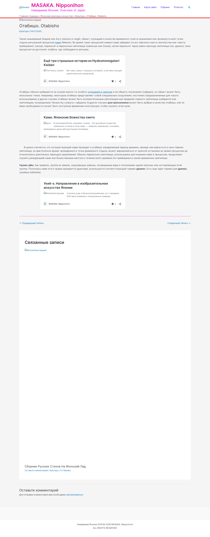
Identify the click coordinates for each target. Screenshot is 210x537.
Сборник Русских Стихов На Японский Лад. (55, 466)
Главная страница (28, 16)
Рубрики (165, 7)
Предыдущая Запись (32, 223)
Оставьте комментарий (36, 470)
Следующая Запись (178, 223)
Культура (80, 16)
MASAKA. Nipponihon (57, 5)
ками (58, 42)
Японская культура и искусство (56, 16)
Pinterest (178, 7)
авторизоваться (75, 494)
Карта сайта (150, 7)
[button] (189, 7)
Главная (135, 7)
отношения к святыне (100, 91)
